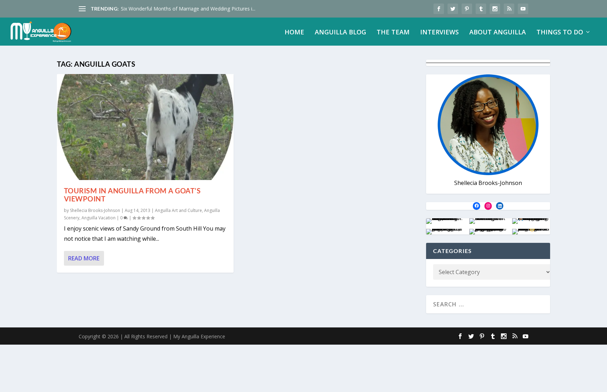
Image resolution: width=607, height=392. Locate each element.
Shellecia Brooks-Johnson (95, 210)
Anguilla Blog (340, 32)
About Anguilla (497, 32)
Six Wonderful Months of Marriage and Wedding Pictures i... (188, 8)
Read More (83, 258)
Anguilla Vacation (98, 218)
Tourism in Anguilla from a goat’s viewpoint (132, 194)
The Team (393, 32)
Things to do (559, 32)
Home (294, 32)
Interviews (439, 32)
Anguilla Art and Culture (178, 210)
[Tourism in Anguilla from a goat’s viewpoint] (145, 127)
